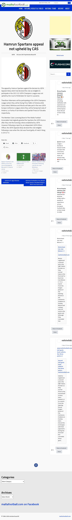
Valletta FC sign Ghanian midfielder (11, 181)
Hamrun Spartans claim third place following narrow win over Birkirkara (38, 164)
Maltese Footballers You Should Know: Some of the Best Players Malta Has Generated (35, 182)
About (67, 8)
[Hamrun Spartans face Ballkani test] (23, 157)
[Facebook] (36, 465)
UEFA (13, 55)
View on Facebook (61, 122)
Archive (60, 8)
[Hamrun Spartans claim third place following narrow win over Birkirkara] (39, 157)
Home (21, 8)
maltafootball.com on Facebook (20, 504)
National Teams (50, 8)
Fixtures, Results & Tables (33, 8)
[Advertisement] (60, 25)
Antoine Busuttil (31, 55)
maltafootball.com (44, 3)
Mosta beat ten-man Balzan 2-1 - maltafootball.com (63, 251)
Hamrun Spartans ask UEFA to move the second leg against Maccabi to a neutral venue (7, 165)
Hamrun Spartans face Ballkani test (23, 162)
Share (59, 125)
